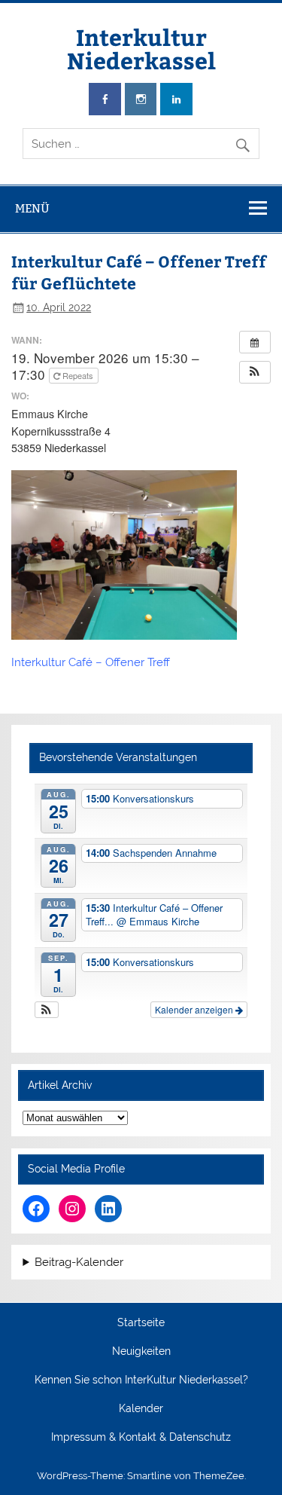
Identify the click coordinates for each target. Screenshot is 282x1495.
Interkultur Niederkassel (141, 48)
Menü (32, 208)
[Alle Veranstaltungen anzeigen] (255, 342)
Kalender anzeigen (195, 1009)
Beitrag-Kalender (79, 1262)
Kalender (141, 1409)
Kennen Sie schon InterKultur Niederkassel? (141, 1380)
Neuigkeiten (141, 1352)
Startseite (141, 1323)
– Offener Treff (133, 662)
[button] (255, 372)
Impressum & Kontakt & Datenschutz (141, 1437)
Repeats (78, 375)
